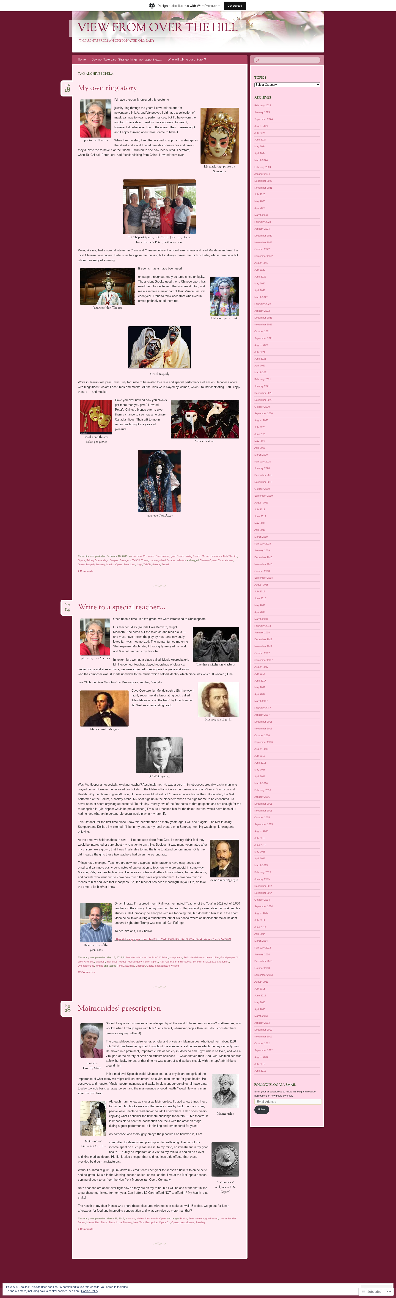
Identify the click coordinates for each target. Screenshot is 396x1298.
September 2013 (263, 975)
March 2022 (261, 297)
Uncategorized (158, 560)
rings (106, 560)
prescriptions (187, 1222)
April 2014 (259, 933)
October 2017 (262, 653)
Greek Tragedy (86, 564)
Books (183, 1218)
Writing (99, 965)
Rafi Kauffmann (168, 961)
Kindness (89, 961)
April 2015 (259, 858)
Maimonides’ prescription (119, 1008)
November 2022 (263, 242)
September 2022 (263, 256)
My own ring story (107, 88)
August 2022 (261, 262)
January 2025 (262, 112)
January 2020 (262, 468)
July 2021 (259, 352)
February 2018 (262, 625)
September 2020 (263, 413)
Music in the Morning (120, 1222)
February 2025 (262, 105)
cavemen (136, 556)
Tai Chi (136, 560)
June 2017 (260, 680)
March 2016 (261, 783)
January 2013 (262, 1022)
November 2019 (263, 482)
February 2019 (262, 543)
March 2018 (261, 619)
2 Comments (85, 1229)
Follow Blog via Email (275, 1085)
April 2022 (259, 290)
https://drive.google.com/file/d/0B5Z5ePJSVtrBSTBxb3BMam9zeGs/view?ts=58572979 (173, 939)
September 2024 (263, 119)
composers (176, 957)
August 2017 (261, 667)
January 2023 (262, 228)
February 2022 (262, 303)
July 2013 (259, 988)
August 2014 (261, 913)
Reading (200, 1222)
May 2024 (259, 146)
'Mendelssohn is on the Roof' (142, 957)
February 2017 (262, 708)
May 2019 (259, 523)
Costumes (148, 556)
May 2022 (259, 283)
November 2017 (263, 646)
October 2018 (262, 571)
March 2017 (261, 701)
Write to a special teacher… (121, 607)
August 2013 (261, 981)
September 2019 (263, 495)
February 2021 (262, 379)
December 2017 (263, 639)
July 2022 (259, 269)
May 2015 (259, 851)
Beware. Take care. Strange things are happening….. (127, 59)
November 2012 (263, 1036)
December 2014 (263, 886)
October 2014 (262, 899)
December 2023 (263, 180)
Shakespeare (210, 961)
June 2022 (260, 276)
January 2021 (262, 386)
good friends (177, 556)
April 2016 (259, 776)
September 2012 (263, 1050)
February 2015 (262, 872)
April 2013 (259, 1009)
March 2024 (261, 160)
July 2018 (259, 591)
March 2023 (261, 215)
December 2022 (263, 235)
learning (100, 564)
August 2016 (261, 749)
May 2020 (259, 441)
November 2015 (263, 810)
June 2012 (260, 1070)
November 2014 (263, 892)
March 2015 (261, 865)
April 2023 (259, 208)
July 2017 (259, 673)
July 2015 (259, 838)
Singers (114, 560)
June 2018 (260, 598)
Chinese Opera (208, 560)
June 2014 (260, 927)
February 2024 (262, 167)
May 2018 (259, 605)
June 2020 (260, 434)
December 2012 (263, 1029)
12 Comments (86, 972)
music (146, 961)
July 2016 (259, 755)
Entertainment (225, 560)
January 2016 (262, 796)
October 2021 (262, 331)
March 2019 (261, 536)
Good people (227, 957)
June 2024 (260, 139)
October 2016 (262, 735)
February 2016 (262, 790)
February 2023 (262, 221)
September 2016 (263, 742)
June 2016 (260, 762)
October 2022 (262, 249)
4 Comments (85, 571)
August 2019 (261, 502)
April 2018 (259, 612)
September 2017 (263, 660)
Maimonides (143, 1218)
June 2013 (260, 995)
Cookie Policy (89, 1291)
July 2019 (259, 509)
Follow (261, 1109)
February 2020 (262, 461)
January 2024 (262, 174)
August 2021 (261, 345)
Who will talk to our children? (187, 59)
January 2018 (262, 632)
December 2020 (263, 393)
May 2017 (259, 687)
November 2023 (263, 187)
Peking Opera (94, 560)
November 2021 (263, 324)
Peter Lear (129, 564)
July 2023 (259, 194)
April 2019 (259, 529)
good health (211, 1218)
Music (104, 1222)
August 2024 (261, 126)
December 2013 (263, 961)
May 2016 (259, 769)
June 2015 (260, 845)
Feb (67, 86)
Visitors (171, 560)
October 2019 (262, 488)
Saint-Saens (184, 961)
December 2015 (263, 803)
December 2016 (263, 721)
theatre (156, 564)
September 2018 (263, 577)
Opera (81, 560)
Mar (67, 1007)
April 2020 (259, 447)
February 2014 (262, 947)
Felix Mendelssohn (194, 957)
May (67, 605)
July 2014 (259, 920)
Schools (197, 961)
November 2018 (263, 564)
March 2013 (261, 1016)
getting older (212, 957)
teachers (224, 961)
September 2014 (263, 906)
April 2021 (259, 365)
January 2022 (262, 310)
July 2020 (259, 427)
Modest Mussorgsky (130, 961)
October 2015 (262, 817)
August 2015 (261, 831)
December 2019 (263, 475)
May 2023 (259, 201)
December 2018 (263, 557)
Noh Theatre (230, 556)
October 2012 (262, 1043)
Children (163, 957)
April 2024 (259, 153)
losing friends (193, 556)
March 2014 (261, 940)
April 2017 (259, 694)
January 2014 (262, 954)
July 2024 (259, 133)
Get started (235, 5)
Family (120, 965)
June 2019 (260, 516)
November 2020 (263, 400)
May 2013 (259, 1002)
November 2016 (263, 728)
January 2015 (262, 879)
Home (82, 59)
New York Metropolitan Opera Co (151, 1222)
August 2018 (261, 584)
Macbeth (100, 961)
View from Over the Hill (157, 28)
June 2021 (260, 358)
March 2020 (261, 454)
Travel (144, 560)
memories (216, 556)
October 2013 (262, 968)
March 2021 (261, 372)
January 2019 (262, 550)
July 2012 (259, 1064)
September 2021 (263, 338)
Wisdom (181, 560)
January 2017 (262, 714)
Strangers (125, 560)
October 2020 (262, 406)
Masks (205, 556)
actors (131, 1218)
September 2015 (263, 824)
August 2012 (261, 1057)
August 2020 (261, 420)
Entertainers (162, 556)
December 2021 (263, 317)
